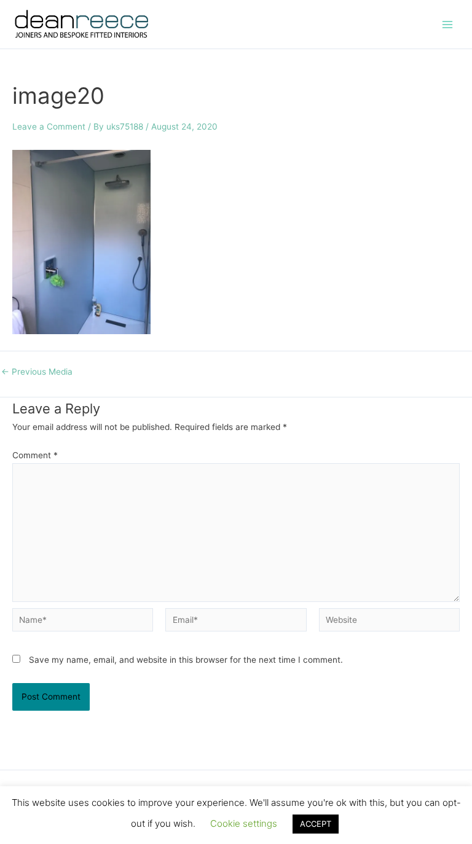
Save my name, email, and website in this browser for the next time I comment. (186, 660)
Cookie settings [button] (243, 823)
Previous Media (37, 372)
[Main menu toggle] (447, 24)
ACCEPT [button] (315, 824)
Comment (35, 455)
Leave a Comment (48, 126)
